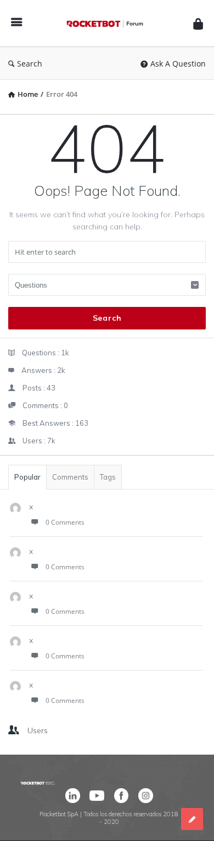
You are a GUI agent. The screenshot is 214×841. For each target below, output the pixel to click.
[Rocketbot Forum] (107, 23)
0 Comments (65, 522)
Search (29, 63)
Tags (108, 476)
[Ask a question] (192, 819)
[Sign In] (198, 23)
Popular (27, 476)
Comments (70, 476)
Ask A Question (178, 63)
